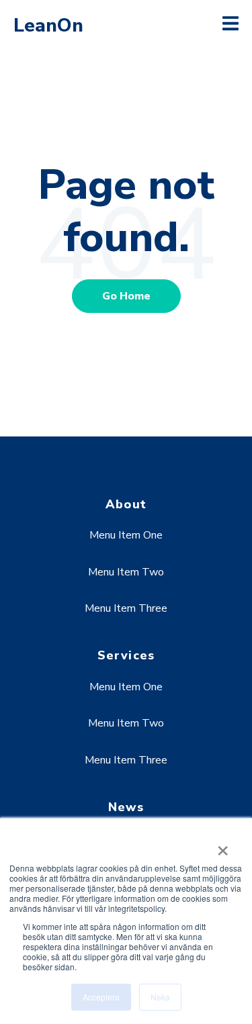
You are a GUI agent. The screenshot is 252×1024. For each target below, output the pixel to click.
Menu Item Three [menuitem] (126, 608)
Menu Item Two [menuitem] (126, 572)
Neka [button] (160, 997)
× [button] (222, 846)
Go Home (126, 296)
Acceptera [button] (101, 997)
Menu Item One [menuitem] (126, 535)
